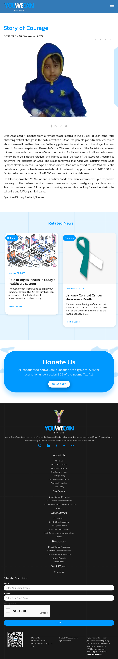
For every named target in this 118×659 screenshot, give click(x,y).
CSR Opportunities (59, 525)
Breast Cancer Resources (59, 547)
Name (6, 583)
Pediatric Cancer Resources (59, 550)
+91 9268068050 (94, 654)
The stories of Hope (59, 472)
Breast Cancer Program (59, 497)
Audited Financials (59, 483)
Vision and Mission (59, 464)
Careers (59, 537)
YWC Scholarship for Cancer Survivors (59, 504)
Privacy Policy (59, 475)
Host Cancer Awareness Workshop (59, 533)
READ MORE (15, 322)
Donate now (59, 384)
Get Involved (59, 518)
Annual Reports (59, 558)
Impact (59, 508)
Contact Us (59, 572)
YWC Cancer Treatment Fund (59, 500)
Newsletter (59, 562)
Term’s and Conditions (59, 479)
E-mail (7, 593)
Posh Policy (59, 487)
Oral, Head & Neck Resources (59, 554)
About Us (59, 461)
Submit (59, 622)
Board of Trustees (59, 468)
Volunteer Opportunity (59, 529)
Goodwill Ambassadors (59, 522)
